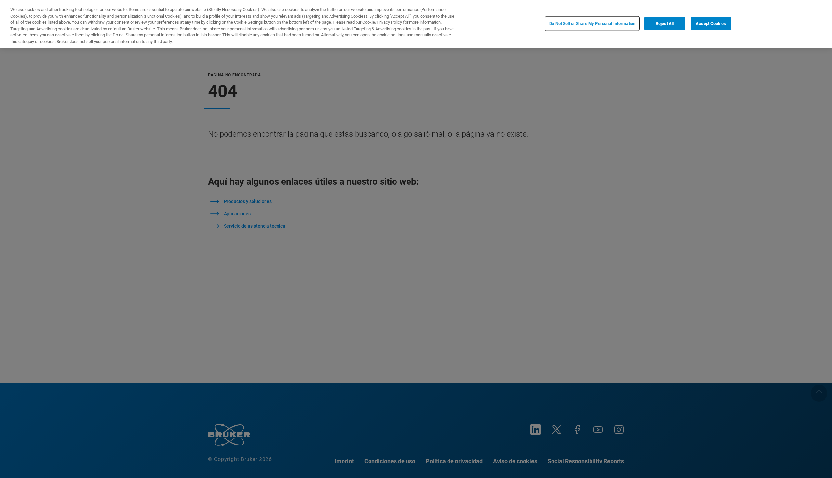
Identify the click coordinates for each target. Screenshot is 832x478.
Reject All (665, 23)
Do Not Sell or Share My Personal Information (592, 23)
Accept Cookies (711, 23)
